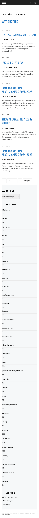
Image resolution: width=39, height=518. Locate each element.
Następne (27, 181)
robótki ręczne (7, 337)
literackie (5, 311)
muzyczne (5, 287)
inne (3, 244)
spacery (4, 362)
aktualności (6, 210)
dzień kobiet (6, 227)
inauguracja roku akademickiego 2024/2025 (17, 153)
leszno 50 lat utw (12, 62)
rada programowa (8, 320)
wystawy (5, 456)
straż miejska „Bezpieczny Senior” (17, 121)
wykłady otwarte (7, 447)
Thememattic (7, 514)
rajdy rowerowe (7, 328)
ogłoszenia (6, 304)
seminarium (6, 354)
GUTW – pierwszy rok (9, 497)
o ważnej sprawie (8, 295)
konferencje (6, 270)
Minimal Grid (28, 513)
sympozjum (6, 379)
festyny (4, 235)
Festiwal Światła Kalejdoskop (19, 35)
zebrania (5, 481)
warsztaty (5, 413)
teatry (4, 396)
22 (20, 181)
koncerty (5, 261)
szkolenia (5, 388)
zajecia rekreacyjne (8, 464)
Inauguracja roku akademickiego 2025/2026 (17, 90)
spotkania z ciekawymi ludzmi (12, 371)
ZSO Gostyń (6, 504)
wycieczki (5, 430)
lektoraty (5, 278)
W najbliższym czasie (9, 405)
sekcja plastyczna (8, 345)
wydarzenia (6, 30)
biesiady (4, 218)
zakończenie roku (8, 473)
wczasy (4, 422)
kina (3, 253)
